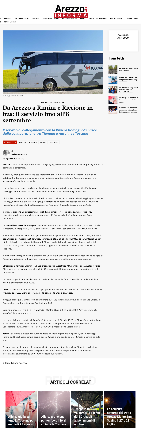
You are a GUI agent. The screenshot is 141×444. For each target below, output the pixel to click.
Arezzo (22, 142)
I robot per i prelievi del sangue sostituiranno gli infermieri (128, 79)
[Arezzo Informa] (71, 11)
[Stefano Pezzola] (7, 153)
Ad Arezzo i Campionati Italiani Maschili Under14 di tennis (128, 90)
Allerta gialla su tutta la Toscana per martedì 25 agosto (128, 100)
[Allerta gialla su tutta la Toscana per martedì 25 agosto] (113, 100)
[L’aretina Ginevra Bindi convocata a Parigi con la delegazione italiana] (113, 110)
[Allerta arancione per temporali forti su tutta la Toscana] (54, 409)
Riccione (33, 142)
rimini (43, 142)
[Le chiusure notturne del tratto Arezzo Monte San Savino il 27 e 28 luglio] (119, 409)
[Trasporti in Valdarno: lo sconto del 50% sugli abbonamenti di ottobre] (87, 409)
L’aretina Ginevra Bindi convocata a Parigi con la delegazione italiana (128, 110)
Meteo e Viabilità (53, 102)
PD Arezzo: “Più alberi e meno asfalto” (128, 69)
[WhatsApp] (133, 44)
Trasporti (54, 142)
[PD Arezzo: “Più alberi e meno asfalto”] (113, 69)
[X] (120, 44)
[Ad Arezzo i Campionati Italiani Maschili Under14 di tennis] (113, 90)
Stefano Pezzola (19, 154)
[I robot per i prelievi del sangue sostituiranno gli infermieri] (113, 80)
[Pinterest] (126, 44)
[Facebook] (114, 44)
